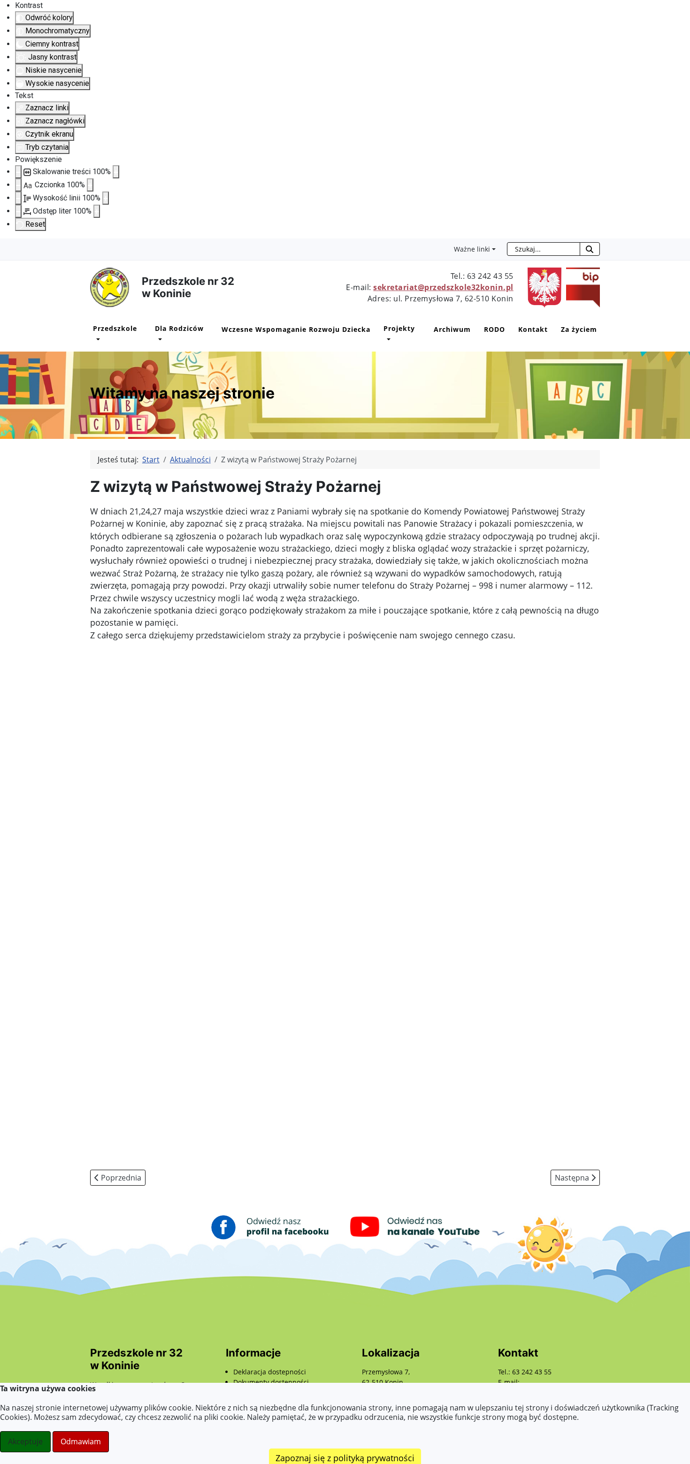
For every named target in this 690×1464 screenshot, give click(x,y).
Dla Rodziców (179, 328)
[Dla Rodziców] (158, 340)
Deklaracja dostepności (269, 1371)
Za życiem (579, 329)
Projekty (399, 328)
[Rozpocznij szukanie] (590, 249)
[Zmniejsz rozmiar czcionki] (18, 185)
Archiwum (452, 329)
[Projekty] (387, 340)
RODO (494, 329)
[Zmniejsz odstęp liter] (18, 211)
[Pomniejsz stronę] (18, 171)
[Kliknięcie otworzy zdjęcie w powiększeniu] (172, 730)
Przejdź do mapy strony (7, 246)
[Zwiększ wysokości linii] (105, 198)
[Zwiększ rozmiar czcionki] (90, 185)
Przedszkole (115, 328)
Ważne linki (472, 249)
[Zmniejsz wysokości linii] (18, 198)
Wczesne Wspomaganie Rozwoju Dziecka (296, 329)
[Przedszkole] (96, 340)
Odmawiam (81, 1441)
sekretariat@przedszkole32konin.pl (443, 287)
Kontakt (533, 329)
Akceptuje (25, 1441)
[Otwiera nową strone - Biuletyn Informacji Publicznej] (580, 287)
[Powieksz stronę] (116, 171)
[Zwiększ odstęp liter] (96, 211)
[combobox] (543, 249)
